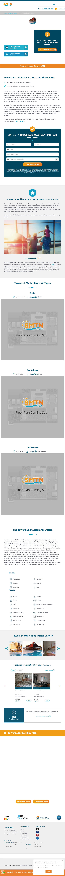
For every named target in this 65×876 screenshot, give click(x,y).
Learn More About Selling (42, 716)
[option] (13, 648)
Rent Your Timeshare (41, 802)
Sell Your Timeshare (23, 802)
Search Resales (49, 670)
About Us (23, 829)
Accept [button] (48, 871)
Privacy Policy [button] (45, 867)
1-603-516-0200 (14, 832)
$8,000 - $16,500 (15, 47)
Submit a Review (24, 837)
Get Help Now (31, 164)
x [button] (62, 860)
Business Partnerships (26, 839)
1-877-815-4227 (48, 9)
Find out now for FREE (46, 50)
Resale (13, 670)
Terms (40, 172)
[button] (34, 159)
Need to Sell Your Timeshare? (31, 66)
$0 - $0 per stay (15, 54)
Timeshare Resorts (12, 13)
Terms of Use (31, 865)
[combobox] (8, 154)
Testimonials (24, 835)
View (29, 700)
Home (5, 13)
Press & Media (24, 833)
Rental (20, 670)
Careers (22, 831)
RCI (53, 264)
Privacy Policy (29, 169)
